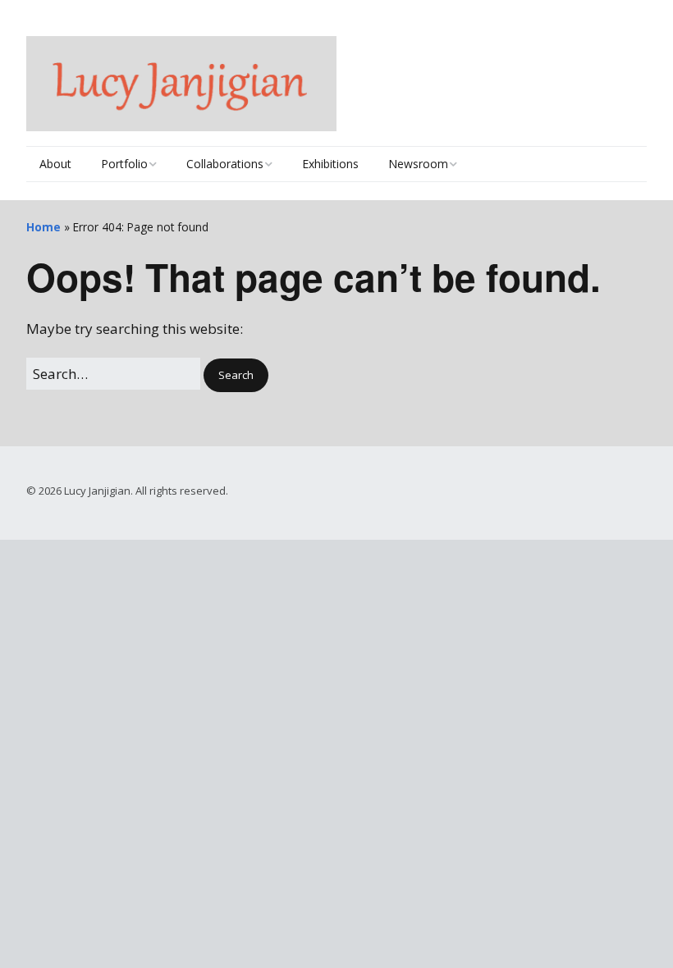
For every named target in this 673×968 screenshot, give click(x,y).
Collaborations (224, 163)
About (55, 163)
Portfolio (124, 163)
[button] (236, 375)
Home (43, 227)
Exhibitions (330, 163)
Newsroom (418, 163)
